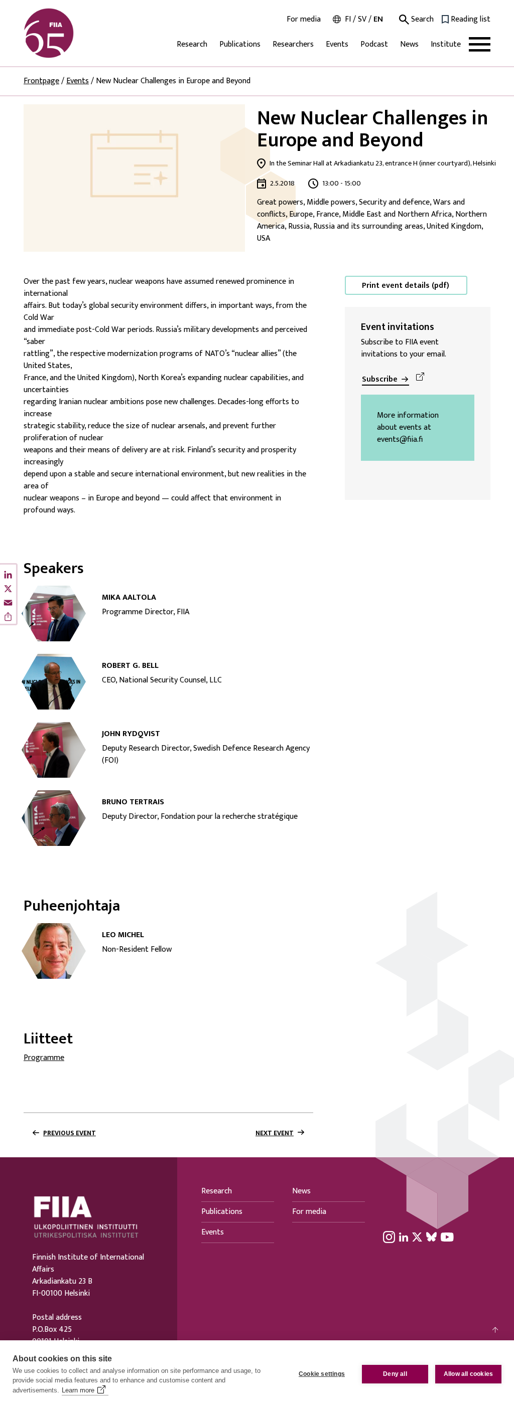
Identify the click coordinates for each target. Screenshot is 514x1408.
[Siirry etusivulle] (72, 33)
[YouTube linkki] (447, 1236)
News (409, 44)
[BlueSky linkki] (431, 1236)
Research (192, 44)
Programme (44, 1058)
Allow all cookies (468, 1373)
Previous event (69, 1133)
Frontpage (41, 81)
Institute (446, 44)
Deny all (395, 1373)
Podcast (374, 44)
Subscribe (380, 379)
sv (362, 19)
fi (348, 19)
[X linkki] (417, 1236)
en (378, 19)
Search (421, 20)
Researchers (293, 44)
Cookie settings (322, 1373)
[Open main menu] (479, 44)
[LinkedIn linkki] (403, 1236)
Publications (240, 44)
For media (304, 20)
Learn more (78, 1390)
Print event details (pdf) (405, 285)
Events (337, 44)
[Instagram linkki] (389, 1236)
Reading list (470, 20)
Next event (274, 1133)
